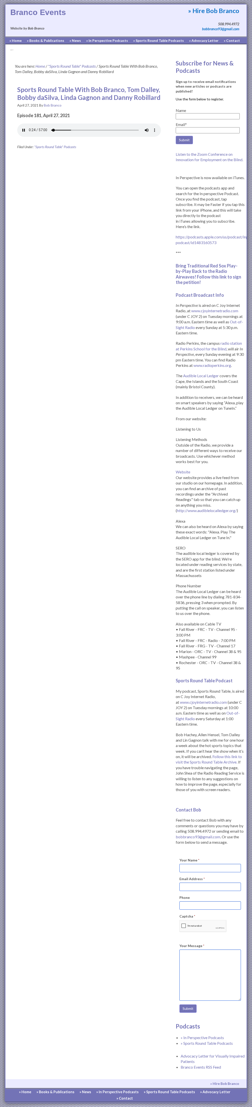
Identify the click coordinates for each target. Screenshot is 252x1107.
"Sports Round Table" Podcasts (55, 147)
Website (183, 471)
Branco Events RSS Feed (201, 1067)
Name (181, 110)
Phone (184, 897)
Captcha (187, 916)
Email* (181, 124)
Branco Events (38, 12)
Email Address (192, 879)
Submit (188, 1008)
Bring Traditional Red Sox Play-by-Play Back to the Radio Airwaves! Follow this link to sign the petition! (208, 274)
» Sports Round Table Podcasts (207, 1043)
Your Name (189, 860)
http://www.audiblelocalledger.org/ (207, 510)
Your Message (191, 946)
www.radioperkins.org (212, 365)
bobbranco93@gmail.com (220, 29)
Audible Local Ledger (201, 375)
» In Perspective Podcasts (202, 1037)
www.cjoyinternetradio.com (214, 310)
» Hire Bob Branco (213, 10)
